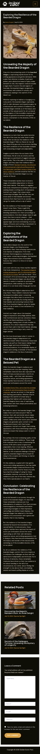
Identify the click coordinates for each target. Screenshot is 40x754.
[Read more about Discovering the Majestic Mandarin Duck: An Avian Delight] (20, 600)
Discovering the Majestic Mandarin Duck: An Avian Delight (19, 612)
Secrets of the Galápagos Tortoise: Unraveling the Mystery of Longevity (20, 643)
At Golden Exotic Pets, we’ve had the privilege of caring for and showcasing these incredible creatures (19, 390)
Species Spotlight (19, 616)
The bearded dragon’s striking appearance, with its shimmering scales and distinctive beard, (19, 272)
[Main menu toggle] (35, 4)
